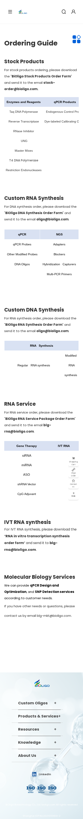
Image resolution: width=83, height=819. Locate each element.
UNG (24, 141)
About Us (27, 755)
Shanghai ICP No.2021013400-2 (41, 816)
